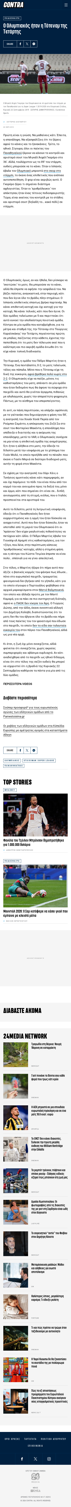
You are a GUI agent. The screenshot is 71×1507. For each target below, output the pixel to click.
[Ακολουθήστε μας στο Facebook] (22, 1459)
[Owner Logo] (35, 1478)
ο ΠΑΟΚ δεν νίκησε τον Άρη (31, 603)
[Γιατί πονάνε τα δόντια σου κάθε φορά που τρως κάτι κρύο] (15, 1086)
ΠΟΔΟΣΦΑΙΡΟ (12, 861)
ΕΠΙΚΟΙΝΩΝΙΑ (35, 1445)
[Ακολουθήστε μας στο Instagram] (49, 1459)
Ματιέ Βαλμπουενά (51, 590)
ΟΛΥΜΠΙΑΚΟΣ (12, 760)
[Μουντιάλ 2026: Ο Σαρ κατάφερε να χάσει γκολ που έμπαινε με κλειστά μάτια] (35, 886)
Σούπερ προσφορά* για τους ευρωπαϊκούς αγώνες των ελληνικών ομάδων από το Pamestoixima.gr (30, 712)
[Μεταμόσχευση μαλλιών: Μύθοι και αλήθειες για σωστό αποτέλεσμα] (15, 1275)
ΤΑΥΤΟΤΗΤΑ (30, 1439)
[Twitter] (27, 44)
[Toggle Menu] (66, 5)
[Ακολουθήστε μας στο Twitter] (35, 1459)
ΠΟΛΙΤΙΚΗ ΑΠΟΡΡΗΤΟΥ (53, 1439)
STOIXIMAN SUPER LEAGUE (39, 760)
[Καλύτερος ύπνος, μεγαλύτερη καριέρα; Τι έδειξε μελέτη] (15, 1306)
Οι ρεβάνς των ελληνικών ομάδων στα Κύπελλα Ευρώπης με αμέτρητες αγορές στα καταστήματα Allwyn (35, 730)
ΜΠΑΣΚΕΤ (10, 790)
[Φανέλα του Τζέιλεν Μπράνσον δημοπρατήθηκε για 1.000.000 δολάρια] (35, 815)
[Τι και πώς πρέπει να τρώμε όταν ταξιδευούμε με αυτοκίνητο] (15, 1338)
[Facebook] (20, 44)
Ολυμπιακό (24, 170)
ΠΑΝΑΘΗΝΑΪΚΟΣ (14, 766)
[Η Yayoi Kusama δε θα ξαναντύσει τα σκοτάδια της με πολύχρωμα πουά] (15, 1369)
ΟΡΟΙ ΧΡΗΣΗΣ (12, 1439)
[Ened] (35, 1491)
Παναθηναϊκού (12, 153)
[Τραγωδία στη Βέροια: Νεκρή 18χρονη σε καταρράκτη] (15, 1054)
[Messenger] (34, 44)
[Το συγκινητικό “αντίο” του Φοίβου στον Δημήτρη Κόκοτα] (15, 1243)
